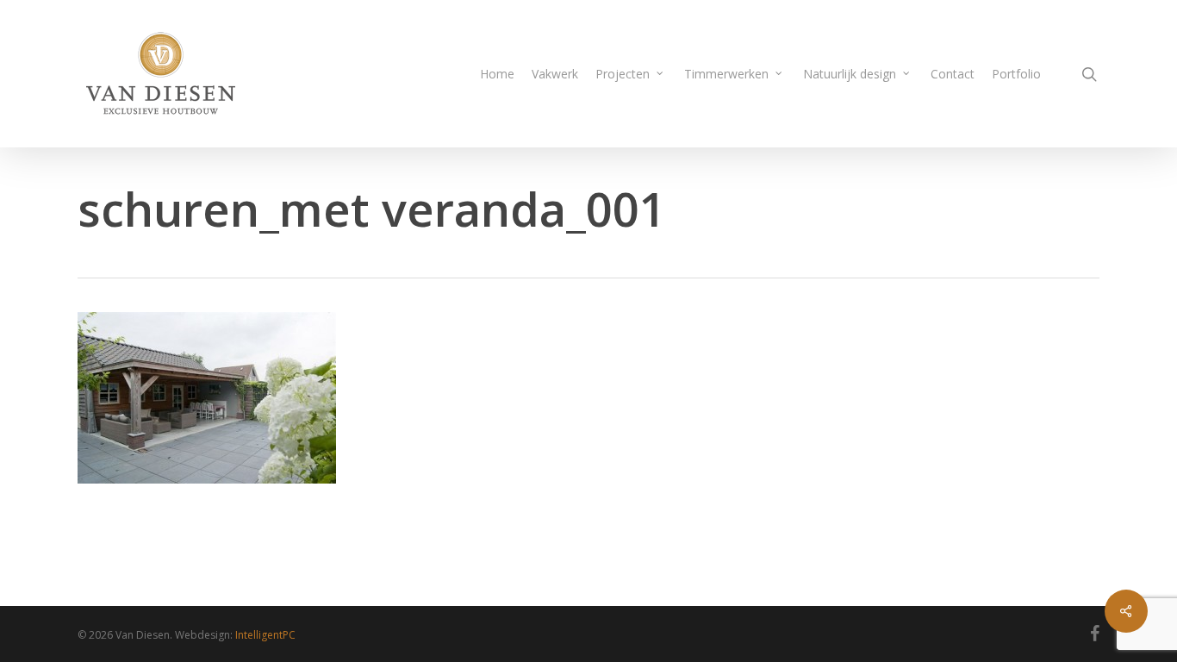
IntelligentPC (265, 635)
